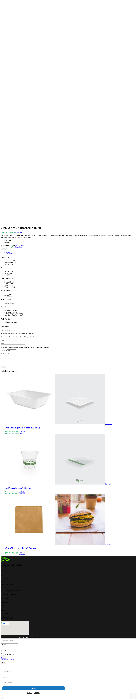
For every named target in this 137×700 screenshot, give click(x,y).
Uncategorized (20, 245)
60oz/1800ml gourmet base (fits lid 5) (22, 428)
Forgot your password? (7, 659)
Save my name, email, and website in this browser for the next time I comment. (26, 347)
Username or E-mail (7, 641)
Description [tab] (7, 252)
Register (3, 658)
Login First (18, 232)
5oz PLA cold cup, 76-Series (17, 488)
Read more (108, 424)
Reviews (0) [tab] (8, 253)
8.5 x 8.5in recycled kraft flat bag (20, 548)
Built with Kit (33, 693)
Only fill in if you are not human (10, 651)
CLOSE (3, 663)
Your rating (4, 350)
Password (3, 644)
